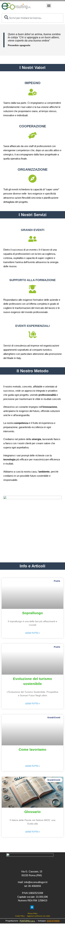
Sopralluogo (32, 613)
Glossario (32, 812)
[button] (49, 5)
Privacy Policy (33, 913)
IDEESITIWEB (53, 921)
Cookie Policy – (21, 916)
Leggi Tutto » (32, 633)
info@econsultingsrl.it (35, 882)
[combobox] (32, 18)
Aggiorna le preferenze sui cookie (38, 916)
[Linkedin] (32, 907)
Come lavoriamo (32, 749)
